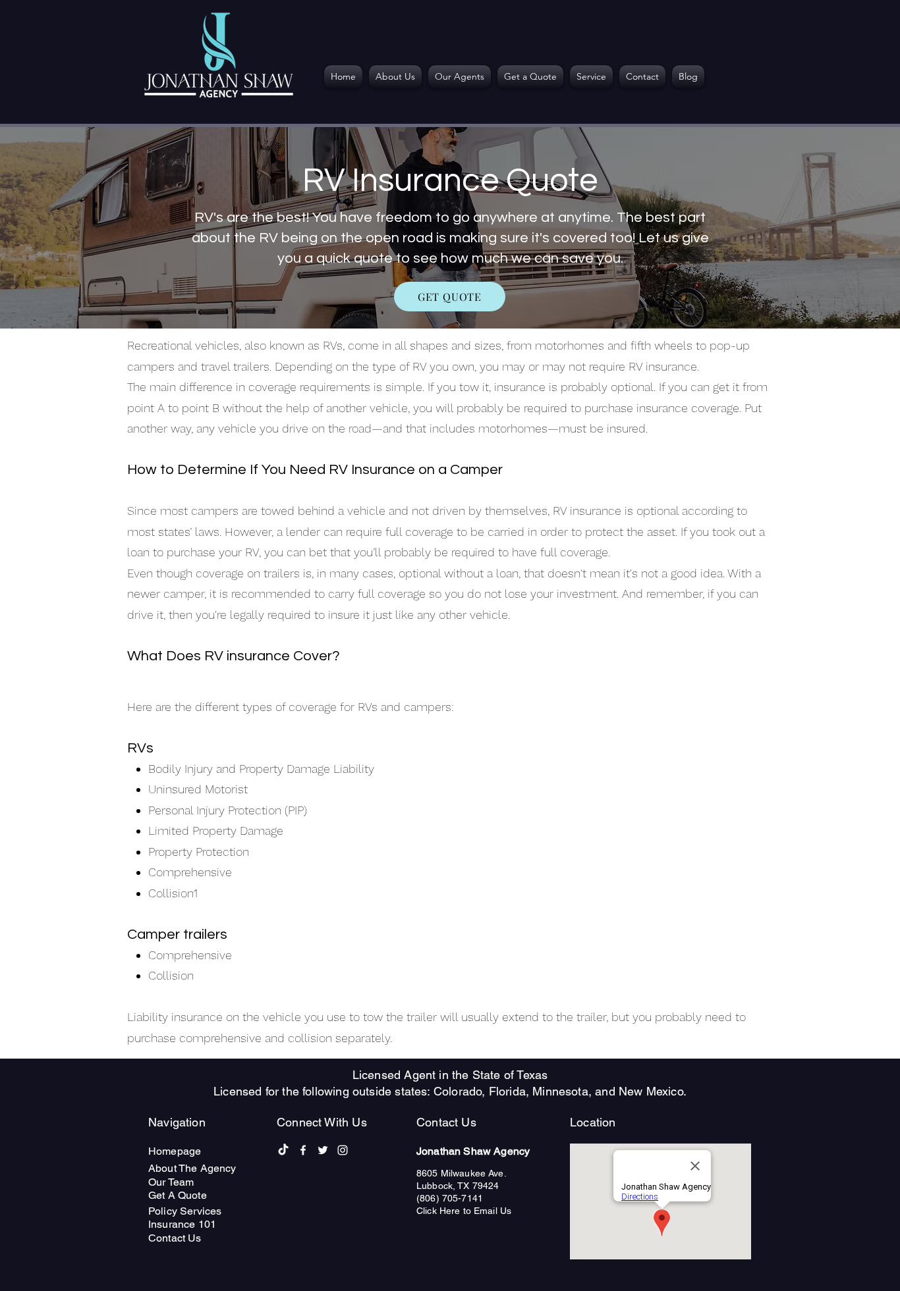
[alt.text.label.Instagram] (342, 1150)
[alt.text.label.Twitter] (322, 1150)
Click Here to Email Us (463, 1210)
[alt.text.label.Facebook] (303, 1150)
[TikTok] (283, 1150)
